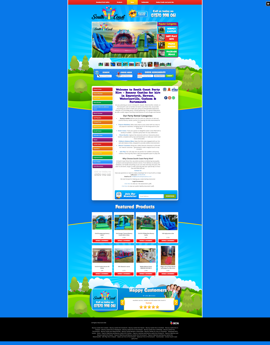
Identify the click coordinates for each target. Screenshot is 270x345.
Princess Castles (98, 153)
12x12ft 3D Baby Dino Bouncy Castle (146, 234)
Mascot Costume (98, 113)
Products (119, 2)
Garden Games (97, 144)
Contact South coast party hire (165, 2)
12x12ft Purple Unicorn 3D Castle (102, 267)
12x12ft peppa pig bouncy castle (102, 234)
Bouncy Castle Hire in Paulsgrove (111, 329)
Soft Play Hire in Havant (109, 337)
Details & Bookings (102, 241)
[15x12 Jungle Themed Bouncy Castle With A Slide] (125, 64)
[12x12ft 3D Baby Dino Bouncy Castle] (162, 64)
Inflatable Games (98, 135)
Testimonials (145, 2)
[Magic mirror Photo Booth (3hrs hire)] (150, 64)
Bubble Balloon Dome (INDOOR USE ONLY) (146, 267)
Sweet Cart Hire (98, 127)
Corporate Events (98, 157)
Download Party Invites (102, 2)
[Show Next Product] (174, 65)
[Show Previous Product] (96, 65)
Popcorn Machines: (124, 124)
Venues (95, 140)
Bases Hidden (97, 162)
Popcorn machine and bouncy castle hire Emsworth (148, 333)
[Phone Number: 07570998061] (163, 15)
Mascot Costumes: (125, 145)
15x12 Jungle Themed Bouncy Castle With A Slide (124, 234)
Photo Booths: (124, 135)
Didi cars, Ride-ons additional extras (101, 108)
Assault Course (97, 131)
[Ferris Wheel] (144, 64)
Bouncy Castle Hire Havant (137, 328)
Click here (125, 186)
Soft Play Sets (97, 118)
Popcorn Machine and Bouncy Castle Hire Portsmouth (130, 335)
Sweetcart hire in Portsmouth (146, 337)
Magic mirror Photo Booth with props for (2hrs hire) (168, 267)
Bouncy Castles (98, 89)
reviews (152, 296)
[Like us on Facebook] (165, 97)
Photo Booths (97, 102)
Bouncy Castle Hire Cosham (100, 328)
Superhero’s (97, 149)
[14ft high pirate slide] (113, 64)
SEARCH (169, 76)
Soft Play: (123, 151)
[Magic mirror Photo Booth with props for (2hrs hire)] (156, 64)
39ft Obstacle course (124, 266)
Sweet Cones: (122, 131)
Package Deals (97, 122)
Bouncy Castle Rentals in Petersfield (132, 331)
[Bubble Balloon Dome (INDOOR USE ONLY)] (137, 64)
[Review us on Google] (169, 97)
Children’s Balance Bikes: (126, 141)
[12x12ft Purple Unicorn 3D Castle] (106, 64)
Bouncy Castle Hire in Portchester (132, 329)
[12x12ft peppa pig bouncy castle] (100, 64)
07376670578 (141, 175)
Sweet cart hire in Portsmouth (126, 337)
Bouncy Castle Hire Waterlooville (111, 331)
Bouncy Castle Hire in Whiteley (153, 329)
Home (132, 2)
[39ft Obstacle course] (131, 64)
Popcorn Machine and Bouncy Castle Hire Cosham (117, 333)
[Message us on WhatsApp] (173, 97)
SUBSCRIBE (170, 196)
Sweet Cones (97, 98)
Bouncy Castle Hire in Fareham (155, 328)
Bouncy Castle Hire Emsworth (118, 328)
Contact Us (137, 170)
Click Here (127, 184)
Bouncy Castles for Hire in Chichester (155, 331)
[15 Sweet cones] (119, 64)
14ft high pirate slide (168, 233)
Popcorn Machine (98, 94)
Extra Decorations (98, 166)
